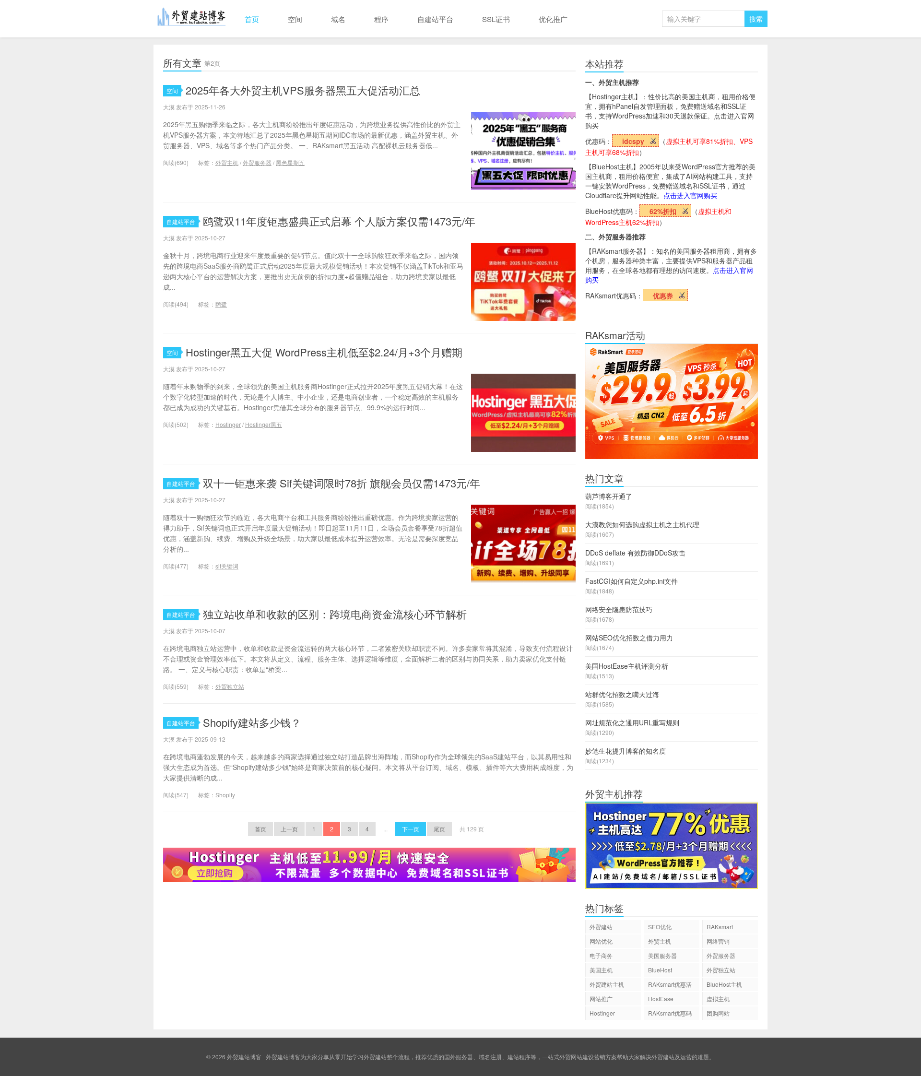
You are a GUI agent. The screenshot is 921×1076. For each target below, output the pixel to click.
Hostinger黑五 (263, 424)
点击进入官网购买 (690, 195)
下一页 (410, 829)
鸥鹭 (221, 304)
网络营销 (718, 941)
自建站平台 (435, 19)
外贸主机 (226, 162)
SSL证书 (496, 19)
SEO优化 (660, 926)
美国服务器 (662, 955)
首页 (252, 19)
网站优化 (601, 941)
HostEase (660, 998)
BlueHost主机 (724, 984)
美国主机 (601, 970)
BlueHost (660, 970)
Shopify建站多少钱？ (252, 722)
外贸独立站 (229, 686)
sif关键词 (226, 566)
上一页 (289, 829)
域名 (338, 19)
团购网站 (718, 1013)
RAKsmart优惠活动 (670, 985)
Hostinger (228, 424)
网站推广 (601, 998)
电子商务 (601, 955)
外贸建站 (601, 926)
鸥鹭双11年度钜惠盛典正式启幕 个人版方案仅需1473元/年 (339, 220)
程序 (381, 19)
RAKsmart (720, 926)
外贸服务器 (257, 162)
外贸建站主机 (607, 984)
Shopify (225, 795)
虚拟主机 (718, 998)
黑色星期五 (290, 162)
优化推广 (553, 19)
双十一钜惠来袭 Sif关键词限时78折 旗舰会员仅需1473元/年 (341, 482)
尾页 (439, 829)
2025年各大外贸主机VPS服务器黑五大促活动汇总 (303, 90)
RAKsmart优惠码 (670, 1013)
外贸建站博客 (192, 18)
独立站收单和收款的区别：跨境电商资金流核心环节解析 (335, 613)
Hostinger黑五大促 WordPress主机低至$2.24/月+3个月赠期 (324, 351)
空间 (295, 19)
